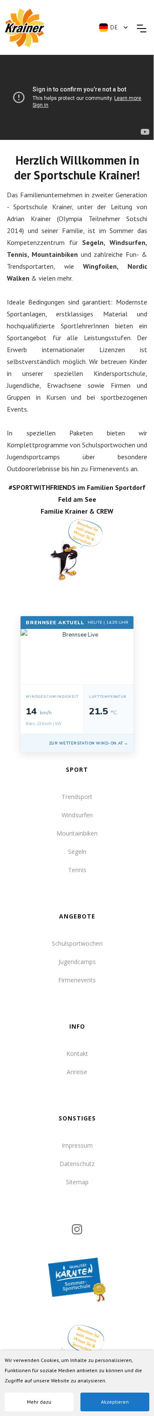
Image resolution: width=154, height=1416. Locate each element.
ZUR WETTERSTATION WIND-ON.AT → (88, 743)
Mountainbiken (77, 833)
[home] (47, 28)
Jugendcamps (77, 962)
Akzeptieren (115, 1402)
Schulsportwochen (77, 943)
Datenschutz (77, 1164)
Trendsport (77, 797)
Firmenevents (77, 980)
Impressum (77, 1145)
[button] (118, 28)
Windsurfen (77, 815)
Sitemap (77, 1182)
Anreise (77, 1072)
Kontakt (77, 1053)
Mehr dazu (39, 1402)
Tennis (77, 870)
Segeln (77, 851)
